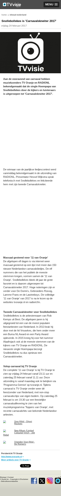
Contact (11, 477)
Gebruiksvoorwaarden (9, 481)
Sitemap (3, 477)
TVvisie (58, 480)
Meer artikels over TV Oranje (15, 460)
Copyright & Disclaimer (19, 479)
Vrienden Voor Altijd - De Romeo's (24, 443)
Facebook (34, 480)
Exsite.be (5, 479)
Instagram (50, 480)
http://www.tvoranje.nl (11, 456)
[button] (51, 4)
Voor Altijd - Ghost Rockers (23, 422)
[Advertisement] (30, 133)
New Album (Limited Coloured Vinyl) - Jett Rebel (19, 432)
